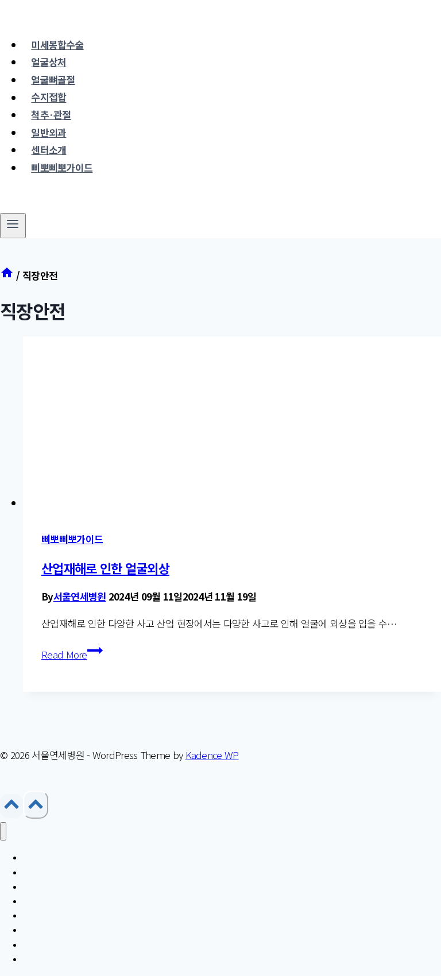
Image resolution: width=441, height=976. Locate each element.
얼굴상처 (48, 62)
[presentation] (232, 424)
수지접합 (48, 97)
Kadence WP (212, 755)
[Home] (7, 275)
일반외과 (48, 132)
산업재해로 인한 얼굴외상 (105, 568)
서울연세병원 (79, 596)
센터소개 (48, 149)
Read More (72, 654)
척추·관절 (51, 114)
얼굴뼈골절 (53, 79)
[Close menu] (3, 831)
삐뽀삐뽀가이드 (61, 167)
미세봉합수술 (57, 44)
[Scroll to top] (11, 806)
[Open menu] (13, 225)
